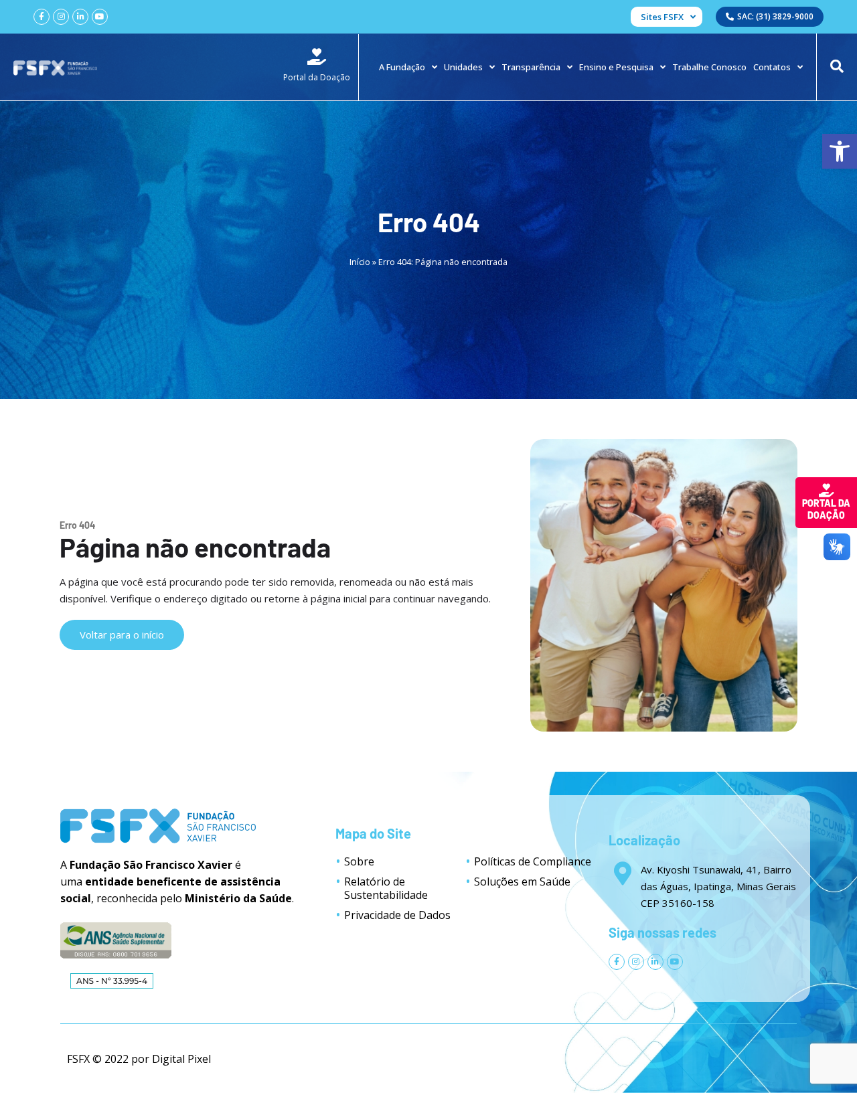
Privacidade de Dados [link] (397, 915)
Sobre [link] (359, 861)
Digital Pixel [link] (181, 1059)
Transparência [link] (530, 67)
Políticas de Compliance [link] (532, 861)
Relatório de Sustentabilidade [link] (386, 888)
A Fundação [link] (402, 67)
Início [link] (359, 262)
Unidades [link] (463, 67)
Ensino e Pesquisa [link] (616, 67)
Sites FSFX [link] (662, 17)
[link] (839, 151)
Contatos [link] (772, 67)
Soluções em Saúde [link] (522, 881)
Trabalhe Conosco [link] (709, 67)
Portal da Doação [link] (826, 509)
